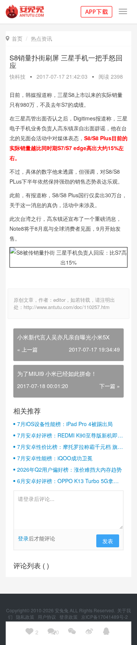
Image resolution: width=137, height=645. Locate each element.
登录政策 (69, 616)
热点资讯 (41, 38)
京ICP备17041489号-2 (104, 616)
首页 (14, 38)
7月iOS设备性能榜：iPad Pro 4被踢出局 (65, 424)
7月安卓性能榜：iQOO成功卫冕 (54, 458)
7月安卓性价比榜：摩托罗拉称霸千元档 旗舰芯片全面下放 (70, 446)
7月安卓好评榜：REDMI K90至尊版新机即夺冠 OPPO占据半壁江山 (70, 435)
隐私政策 (25, 616)
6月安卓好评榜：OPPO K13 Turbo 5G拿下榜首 (68, 481)
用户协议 (47, 616)
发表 (107, 541)
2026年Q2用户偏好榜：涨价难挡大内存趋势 (69, 469)
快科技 (17, 76)
